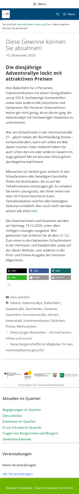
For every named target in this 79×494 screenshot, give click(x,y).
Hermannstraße (34, 314)
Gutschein (13, 314)
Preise (10, 326)
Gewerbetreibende (16, 439)
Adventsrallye (32, 303)
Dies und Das (20, 297)
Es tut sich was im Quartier (22, 427)
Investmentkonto (36, 320)
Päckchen (58, 320)
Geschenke (34, 309)
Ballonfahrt (52, 303)
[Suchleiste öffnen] (57, 14)
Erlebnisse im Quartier (19, 421)
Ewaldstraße (15, 309)
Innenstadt (14, 320)
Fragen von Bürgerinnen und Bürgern (30, 433)
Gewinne (50, 309)
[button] (17, 270)
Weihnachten (26, 326)
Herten (53, 314)
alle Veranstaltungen (17, 474)
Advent (15, 303)
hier (34, 211)
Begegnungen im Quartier (21, 409)
